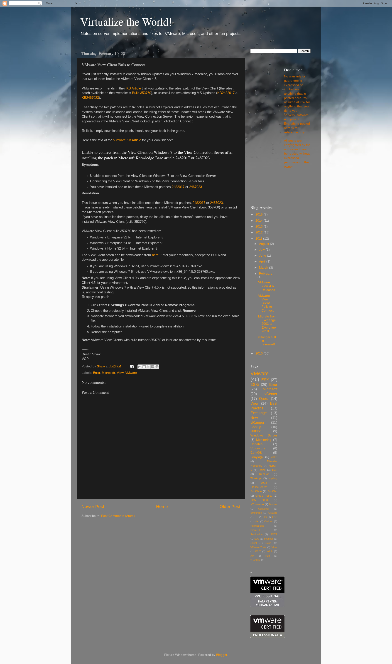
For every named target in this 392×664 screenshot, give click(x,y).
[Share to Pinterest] (157, 366)
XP (252, 555)
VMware (131, 372)
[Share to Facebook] (152, 366)
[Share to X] (148, 366)
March (264, 267)
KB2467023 (90, 97)
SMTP (273, 534)
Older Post (230, 506)
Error (96, 372)
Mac (257, 521)
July (262, 249)
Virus (274, 547)
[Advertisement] (134, 526)
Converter (263, 508)
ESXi (254, 384)
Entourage (256, 512)
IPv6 (274, 517)
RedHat (264, 474)
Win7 (258, 551)
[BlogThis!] (144, 366)
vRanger (257, 422)
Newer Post (92, 506)
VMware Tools (258, 547)
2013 (259, 226)
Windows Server (263, 435)
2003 (264, 482)
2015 (259, 214)
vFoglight (255, 560)
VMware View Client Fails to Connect (266, 303)
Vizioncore (257, 448)
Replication (256, 534)
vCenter (271, 394)
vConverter (257, 504)
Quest (264, 398)
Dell (274, 470)
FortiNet (272, 491)
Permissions (257, 525)
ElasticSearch (258, 487)
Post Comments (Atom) (118, 516)
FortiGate (256, 491)
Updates (256, 444)
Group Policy (263, 495)
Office (262, 470)
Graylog (272, 512)
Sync (268, 543)
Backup (255, 427)
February (265, 273)
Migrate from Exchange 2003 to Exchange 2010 (267, 324)
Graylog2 (257, 457)
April (262, 261)
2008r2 (255, 431)
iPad (267, 555)
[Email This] (139, 366)
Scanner (268, 538)
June (263, 255)
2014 (259, 220)
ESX (265, 380)
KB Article (133, 88)
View (120, 372)
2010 (259, 353)
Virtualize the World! (126, 21)
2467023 (195, 187)
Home (162, 506)
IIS (265, 517)
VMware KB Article (127, 140)
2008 (274, 457)
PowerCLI (255, 530)
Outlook (268, 521)
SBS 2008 (259, 500)
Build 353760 (141, 93)
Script (253, 543)
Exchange (258, 413)
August (264, 243)
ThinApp (255, 478)
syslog (273, 478)
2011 (259, 238)
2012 (259, 232)
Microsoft (108, 372)
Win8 (269, 551)
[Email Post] (131, 366)
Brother (273, 504)
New (254, 418)
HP (256, 517)
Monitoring (263, 439)
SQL (256, 538)
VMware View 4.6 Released (266, 286)
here (155, 255)
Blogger (221, 655)
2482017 (178, 187)
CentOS (256, 452)
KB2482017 (226, 93)
